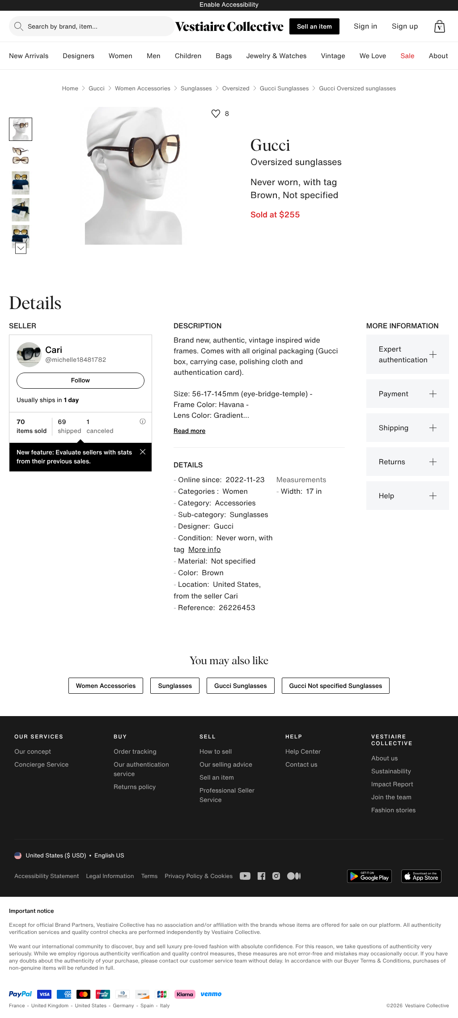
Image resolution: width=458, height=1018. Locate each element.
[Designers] (101, 55)
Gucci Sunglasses (284, 88)
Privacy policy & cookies (199, 876)
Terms (149, 876)
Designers (78, 56)
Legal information (110, 876)
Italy (165, 1005)
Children (188, 56)
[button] (439, 26)
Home (70, 88)
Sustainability (391, 771)
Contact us (301, 764)
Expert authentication (403, 354)
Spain (147, 1005)
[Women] (139, 55)
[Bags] (238, 55)
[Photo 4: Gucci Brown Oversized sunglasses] (20, 209)
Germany (123, 1005)
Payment (393, 393)
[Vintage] (352, 55)
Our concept (32, 751)
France (17, 1005)
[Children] (208, 55)
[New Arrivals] (55, 55)
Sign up (405, 26)
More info (204, 549)
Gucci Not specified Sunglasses (335, 686)
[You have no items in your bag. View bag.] (439, 26)
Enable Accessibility (229, 4)
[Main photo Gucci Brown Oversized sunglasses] (20, 129)
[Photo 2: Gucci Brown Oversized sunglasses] (20, 156)
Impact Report (392, 784)
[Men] (167, 55)
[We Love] (393, 55)
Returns (392, 461)
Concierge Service (41, 764)
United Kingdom (50, 1005)
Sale (408, 56)
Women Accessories (142, 88)
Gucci (97, 88)
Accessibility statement (46, 876)
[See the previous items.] (20, 117)
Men (154, 56)
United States (91, 1005)
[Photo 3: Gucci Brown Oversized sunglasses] (20, 183)
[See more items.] (20, 248)
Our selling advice (225, 764)
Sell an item (314, 26)
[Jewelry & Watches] (313, 55)
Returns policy (135, 787)
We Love (373, 56)
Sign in (365, 26)
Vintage (333, 56)
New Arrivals (28, 56)
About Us (443, 56)
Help (386, 495)
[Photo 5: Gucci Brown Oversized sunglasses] (20, 236)
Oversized (236, 88)
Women (120, 56)
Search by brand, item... (63, 26)
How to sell (215, 751)
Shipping (394, 427)
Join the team (391, 797)
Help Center (303, 751)
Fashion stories (393, 810)
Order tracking (135, 751)
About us (384, 758)
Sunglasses (196, 88)
